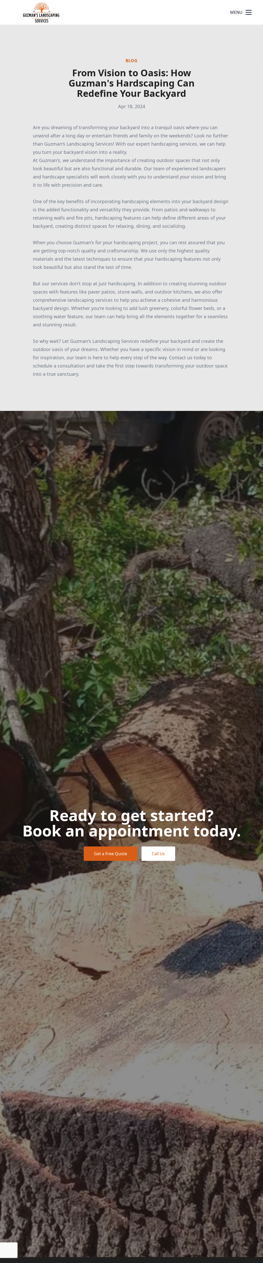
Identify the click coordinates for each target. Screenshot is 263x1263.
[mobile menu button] (248, 12)
